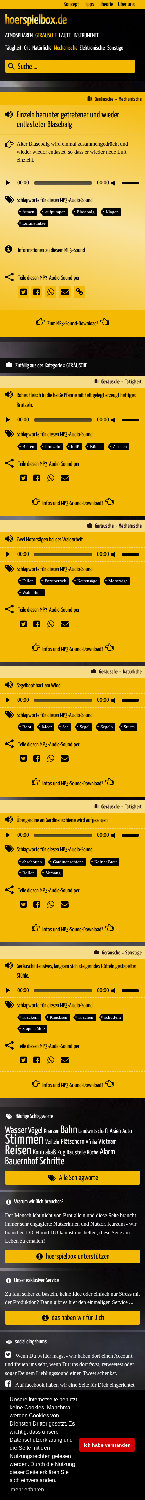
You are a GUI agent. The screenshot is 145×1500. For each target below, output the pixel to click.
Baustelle (76, 1152)
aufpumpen (55, 211)
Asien (115, 1131)
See (65, 726)
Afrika (91, 1142)
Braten (28, 446)
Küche (96, 446)
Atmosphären (19, 36)
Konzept (71, 4)
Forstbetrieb (55, 580)
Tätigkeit (13, 48)
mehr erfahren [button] (27, 1489)
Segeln (106, 726)
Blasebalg (86, 211)
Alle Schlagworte (78, 1177)
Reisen (18, 1151)
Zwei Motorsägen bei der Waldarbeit (50, 540)
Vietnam (107, 1142)
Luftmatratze (34, 223)
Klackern (30, 1017)
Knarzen (51, 1131)
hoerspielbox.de (36, 20)
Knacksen (58, 1017)
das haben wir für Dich (78, 1317)
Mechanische (65, 48)
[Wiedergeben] (7, 183)
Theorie (106, 4)
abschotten (32, 861)
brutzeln (52, 446)
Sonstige (115, 48)
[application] (72, 183)
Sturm (129, 726)
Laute (65, 36)
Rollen (28, 872)
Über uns (126, 4)
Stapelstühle (33, 1028)
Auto (127, 1131)
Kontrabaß (44, 1152)
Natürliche (41, 48)
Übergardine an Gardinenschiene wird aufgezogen (62, 820)
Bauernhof (21, 1161)
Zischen (120, 446)
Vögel (35, 1131)
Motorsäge (118, 580)
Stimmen (24, 1139)
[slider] (131, 182)
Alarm (107, 1152)
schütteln (112, 1017)
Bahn (69, 1130)
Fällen (28, 580)
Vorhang (53, 872)
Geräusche (46, 36)
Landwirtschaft (93, 1131)
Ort (27, 48)
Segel (85, 726)
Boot (26, 726)
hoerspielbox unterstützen (78, 1256)
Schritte (51, 1161)
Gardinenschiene (68, 861)
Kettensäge (87, 580)
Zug (61, 1152)
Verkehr (52, 1142)
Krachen (85, 1017)
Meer (47, 726)
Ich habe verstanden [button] (107, 1445)
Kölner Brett (105, 861)
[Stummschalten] (114, 183)
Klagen (112, 211)
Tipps (89, 4)
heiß (75, 446)
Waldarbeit (32, 592)
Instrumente (86, 36)
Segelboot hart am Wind (39, 686)
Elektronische (92, 48)
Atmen (28, 211)
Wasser (16, 1130)
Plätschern (72, 1142)
